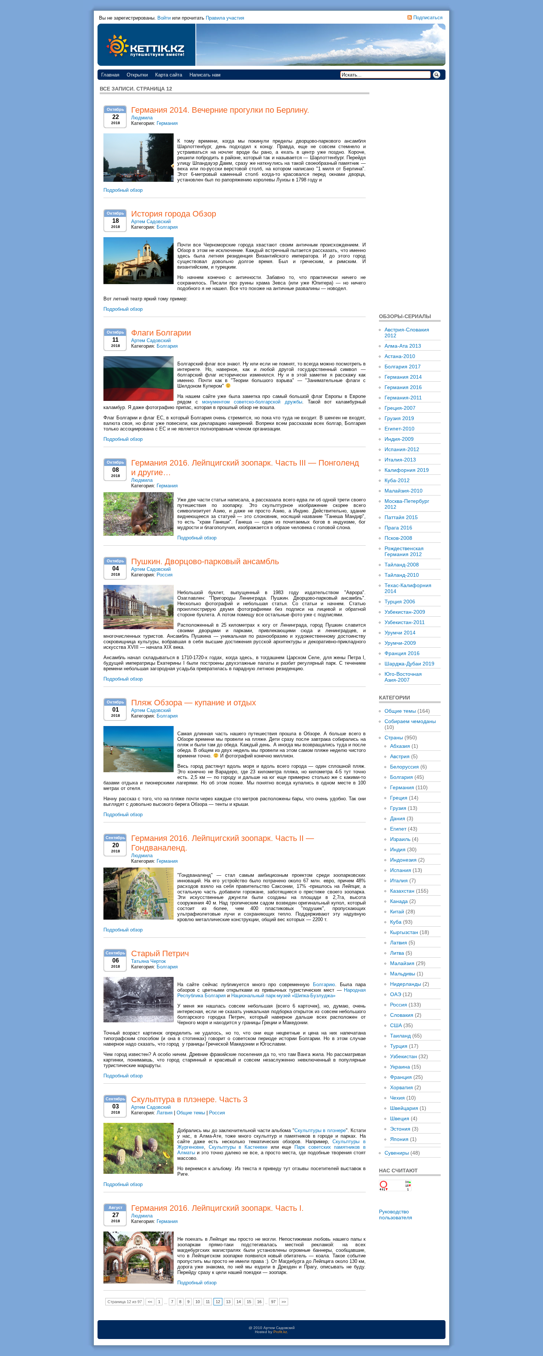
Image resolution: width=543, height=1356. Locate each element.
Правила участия (225, 18)
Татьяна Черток (148, 961)
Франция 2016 (402, 653)
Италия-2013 (400, 460)
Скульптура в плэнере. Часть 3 (189, 1099)
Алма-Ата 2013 (403, 346)
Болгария (167, 227)
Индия (398, 849)
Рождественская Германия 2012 (404, 551)
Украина (400, 1067)
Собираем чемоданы (410, 721)
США (396, 1025)
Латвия (165, 1112)
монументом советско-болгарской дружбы (252, 402)
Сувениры (397, 1153)
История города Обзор (173, 213)
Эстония (400, 1129)
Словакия (401, 1015)
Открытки (137, 75)
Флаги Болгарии (161, 332)
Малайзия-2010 (404, 491)
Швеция (399, 1118)
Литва (397, 953)
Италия (399, 880)
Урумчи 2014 (400, 633)
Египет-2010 (399, 429)
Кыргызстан (404, 932)
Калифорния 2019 (407, 470)
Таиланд (400, 1036)
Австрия (400, 756)
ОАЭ (395, 994)
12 (218, 1301)
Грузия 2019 (399, 418)
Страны (394, 737)
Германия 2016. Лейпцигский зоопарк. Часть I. (217, 1208)
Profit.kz (280, 1332)
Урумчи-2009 (400, 643)
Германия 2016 (403, 387)
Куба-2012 (397, 480)
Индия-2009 (399, 439)
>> (283, 1301)
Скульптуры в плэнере (320, 1130)
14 (238, 1301)
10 (197, 1301)
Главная (110, 75)
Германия (167, 123)
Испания (400, 870)
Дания (397, 818)
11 (208, 1301)
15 (249, 1301)
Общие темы (191, 1112)
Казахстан (402, 891)
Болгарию (324, 984)
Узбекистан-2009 (405, 612)
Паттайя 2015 (401, 517)
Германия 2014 (403, 377)
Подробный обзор (123, 190)
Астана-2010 (400, 356)
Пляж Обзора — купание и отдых (193, 702)
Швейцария (404, 1108)
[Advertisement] (410, 196)
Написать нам (205, 75)
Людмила (142, 117)
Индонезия (403, 860)
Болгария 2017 (403, 366)
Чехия (397, 1098)
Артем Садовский (151, 221)
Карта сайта (168, 75)
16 (259, 1301)
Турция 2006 (400, 601)
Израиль (400, 839)
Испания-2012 (402, 449)
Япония (399, 1139)
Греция (398, 798)
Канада (399, 901)
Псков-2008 (398, 538)
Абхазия (400, 746)
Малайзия (402, 963)
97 (273, 1301)
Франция (401, 1077)
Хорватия (401, 1087)
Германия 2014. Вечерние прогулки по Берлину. (220, 110)
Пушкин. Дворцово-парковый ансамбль (205, 561)
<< (150, 1301)
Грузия (398, 808)
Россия (165, 575)
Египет (398, 829)
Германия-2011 (403, 398)
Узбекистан (403, 1056)
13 (228, 1301)
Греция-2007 (400, 408)
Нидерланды (405, 984)
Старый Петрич (160, 953)
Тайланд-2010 (402, 575)
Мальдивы (402, 974)
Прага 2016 (398, 528)
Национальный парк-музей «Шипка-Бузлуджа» (283, 995)
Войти (164, 18)
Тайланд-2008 (402, 565)
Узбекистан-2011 (405, 622)
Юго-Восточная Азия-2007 (403, 677)
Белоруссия (404, 767)
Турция (398, 1046)
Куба (396, 922)
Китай (397, 911)
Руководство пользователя (395, 1214)
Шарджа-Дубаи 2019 (409, 664)
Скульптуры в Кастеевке (238, 1147)
